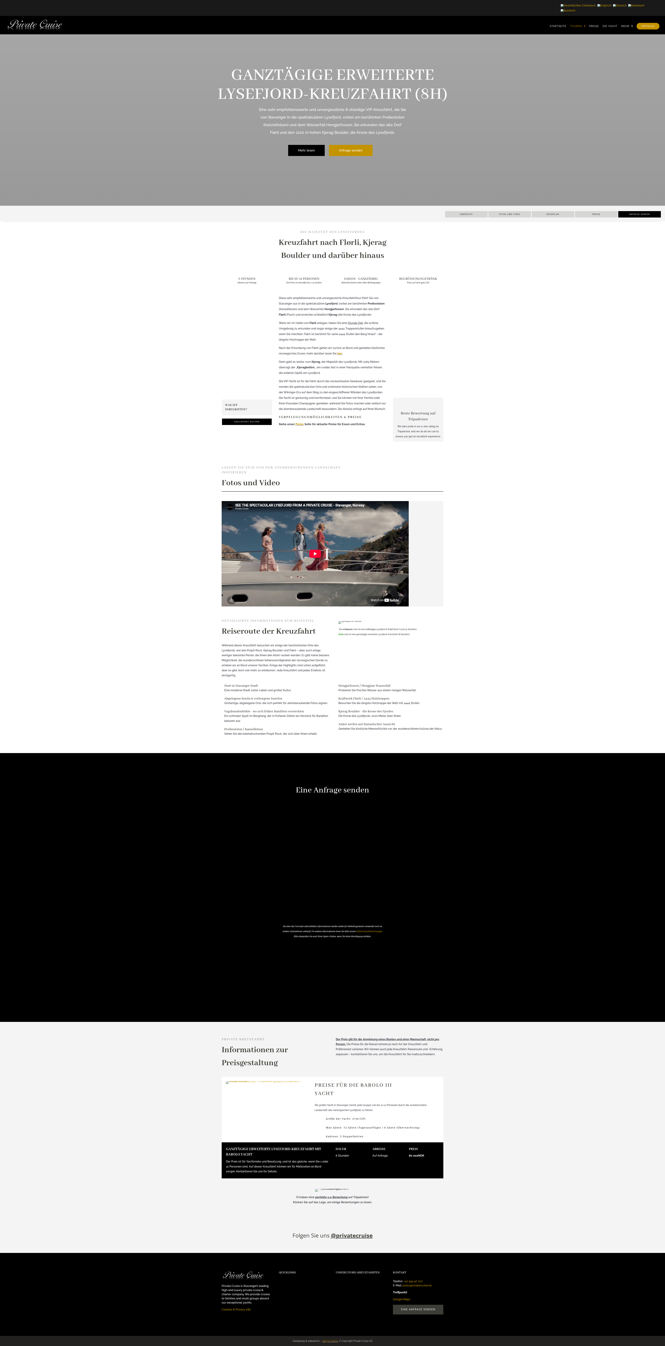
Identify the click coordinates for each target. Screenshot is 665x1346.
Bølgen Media (330, 1341)
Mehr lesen (306, 150)
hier (339, 353)
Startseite (558, 26)
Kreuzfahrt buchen (247, 422)
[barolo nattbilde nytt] (266, 1081)
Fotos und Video (509, 214)
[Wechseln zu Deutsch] (619, 5)
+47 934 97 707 (413, 1281)
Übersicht (466, 214)
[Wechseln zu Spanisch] (568, 10)
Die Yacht (610, 26)
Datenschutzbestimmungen (369, 931)
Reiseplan (553, 214)
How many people (289, 830)
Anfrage (648, 26)
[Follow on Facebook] (231, 1319)
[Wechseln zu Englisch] (604, 5)
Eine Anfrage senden (418, 1309)
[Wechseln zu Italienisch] (636, 5)
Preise (594, 26)
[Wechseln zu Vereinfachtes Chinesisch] (578, 5)
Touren (576, 26)
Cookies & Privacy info (236, 1309)
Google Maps (241, 391)
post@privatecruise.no (417, 1285)
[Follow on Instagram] (224, 1319)
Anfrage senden (351, 150)
